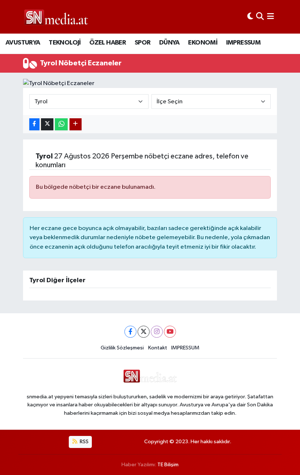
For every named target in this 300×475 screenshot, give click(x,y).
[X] (144, 332)
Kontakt (157, 347)
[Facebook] (130, 332)
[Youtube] (170, 332)
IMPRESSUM (243, 42)
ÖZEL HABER (107, 42)
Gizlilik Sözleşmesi (122, 347)
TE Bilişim (168, 464)
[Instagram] (157, 332)
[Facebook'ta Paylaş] (34, 124)
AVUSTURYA (22, 42)
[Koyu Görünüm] (250, 17)
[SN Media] (56, 16)
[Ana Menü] (270, 17)
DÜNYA (169, 42)
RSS (84, 441)
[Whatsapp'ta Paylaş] (61, 124)
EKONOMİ (202, 42)
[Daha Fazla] (76, 124)
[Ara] (260, 17)
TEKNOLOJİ (65, 42)
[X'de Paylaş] (47, 124)
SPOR (143, 42)
